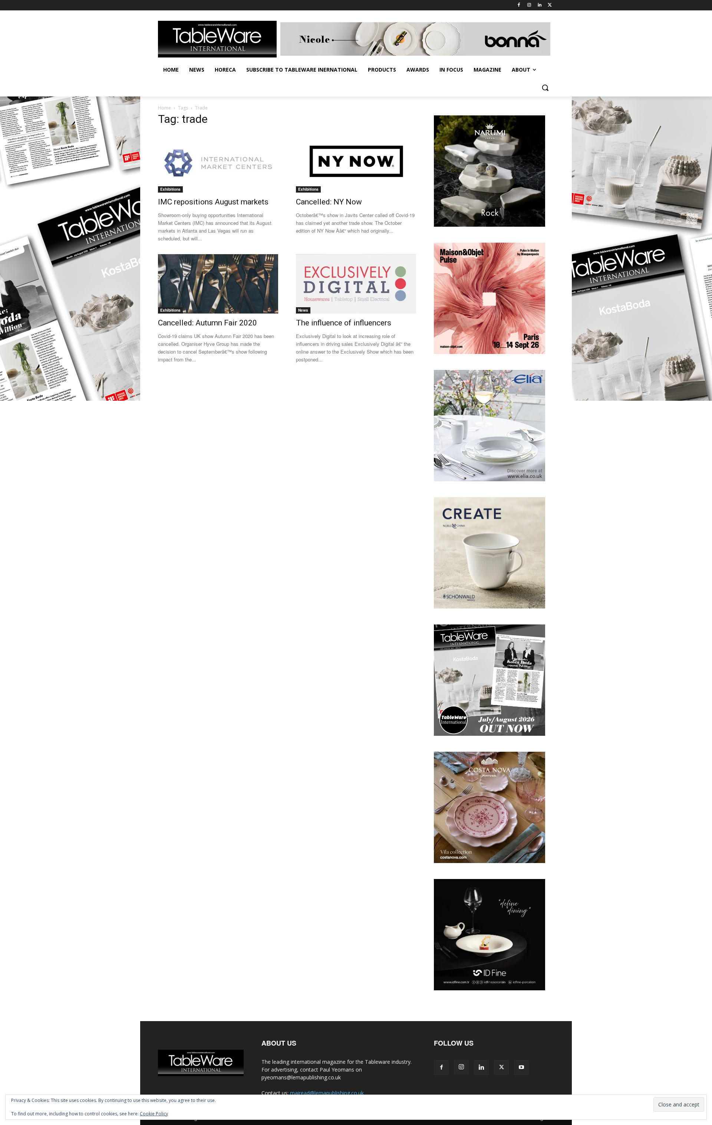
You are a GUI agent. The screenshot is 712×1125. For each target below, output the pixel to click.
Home (164, 108)
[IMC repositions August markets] (218, 163)
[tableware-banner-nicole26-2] (417, 39)
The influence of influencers (343, 322)
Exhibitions (170, 189)
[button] (545, 87)
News (303, 310)
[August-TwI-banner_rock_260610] (489, 224)
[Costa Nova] (489, 861)
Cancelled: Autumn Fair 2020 (207, 322)
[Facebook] (519, 5)
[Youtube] (521, 1067)
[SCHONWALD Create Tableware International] (489, 606)
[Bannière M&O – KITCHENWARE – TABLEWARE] (489, 351)
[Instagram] (529, 5)
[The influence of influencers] (356, 284)
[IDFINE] (489, 988)
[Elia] (489, 479)
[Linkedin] (539, 5)
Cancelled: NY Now (329, 201)
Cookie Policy (154, 1114)
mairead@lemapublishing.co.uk (327, 1092)
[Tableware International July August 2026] (489, 733)
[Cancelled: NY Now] (356, 163)
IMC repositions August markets (213, 201)
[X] (549, 5)
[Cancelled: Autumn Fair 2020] (218, 284)
